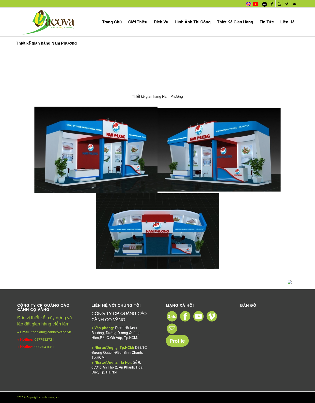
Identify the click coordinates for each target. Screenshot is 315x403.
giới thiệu (137, 22)
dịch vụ (161, 22)
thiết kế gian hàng (235, 22)
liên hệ (287, 22)
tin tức (267, 22)
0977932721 (43, 339)
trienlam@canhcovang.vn (44, 331)
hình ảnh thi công (193, 22)
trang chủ (112, 22)
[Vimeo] (286, 3)
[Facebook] (271, 3)
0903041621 (44, 346)
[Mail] (294, 3)
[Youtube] (279, 3)
